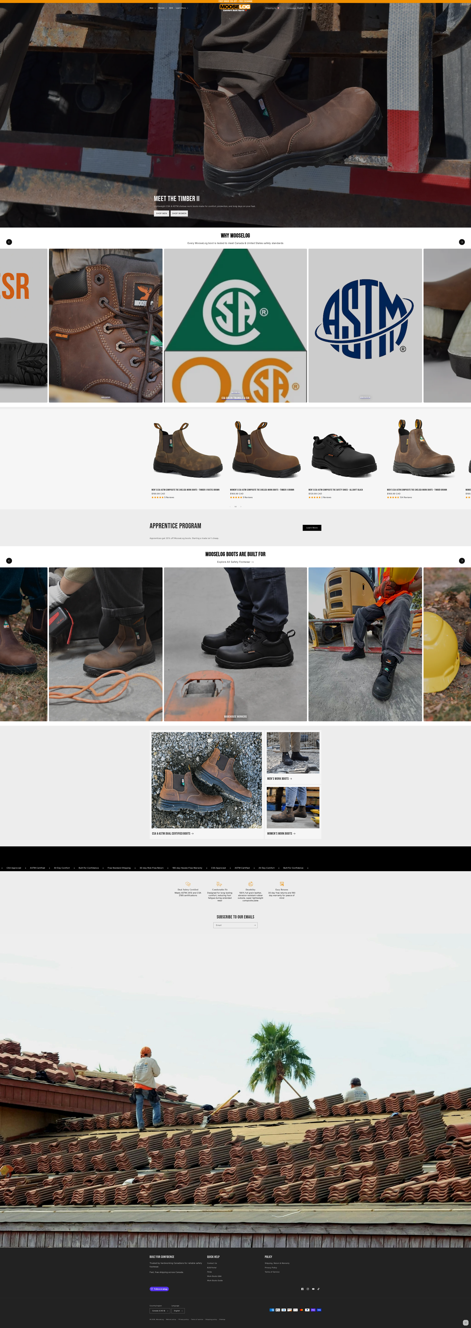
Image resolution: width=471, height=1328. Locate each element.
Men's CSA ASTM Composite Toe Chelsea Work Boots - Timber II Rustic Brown (186, 489)
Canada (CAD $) (158, 1311)
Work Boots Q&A (214, 1276)
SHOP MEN (161, 213)
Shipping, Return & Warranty (277, 1263)
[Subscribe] (254, 925)
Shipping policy (211, 1319)
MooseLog (160, 1319)
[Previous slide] (9, 242)
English (177, 1311)
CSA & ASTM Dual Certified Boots (171, 834)
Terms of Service (272, 1272)
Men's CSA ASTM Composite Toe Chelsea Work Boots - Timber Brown (417, 489)
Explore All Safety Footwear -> (235, 561)
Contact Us (212, 1263)
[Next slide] (462, 242)
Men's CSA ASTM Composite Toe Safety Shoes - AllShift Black (336, 489)
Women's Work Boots (279, 834)
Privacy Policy (271, 1268)
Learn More (312, 528)
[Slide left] (230, 506)
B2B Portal (211, 1268)
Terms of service (197, 1319)
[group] (106, 326)
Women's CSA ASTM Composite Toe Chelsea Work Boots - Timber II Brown (262, 489)
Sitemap (222, 1319)
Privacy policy (184, 1319)
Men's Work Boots (278, 779)
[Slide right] (241, 506)
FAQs (209, 1272)
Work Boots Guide (215, 1280)
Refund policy (171, 1319)
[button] (152, 8)
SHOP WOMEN (179, 213)
